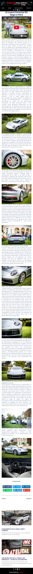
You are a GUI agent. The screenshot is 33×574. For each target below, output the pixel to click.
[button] (7, 486)
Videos (9, 8)
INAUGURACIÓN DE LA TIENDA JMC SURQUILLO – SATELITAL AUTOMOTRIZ (14, 559)
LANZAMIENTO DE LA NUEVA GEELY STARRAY (13, 529)
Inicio (3, 8)
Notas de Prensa (19, 8)
